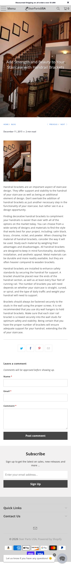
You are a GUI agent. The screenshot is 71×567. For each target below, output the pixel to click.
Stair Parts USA (28, 539)
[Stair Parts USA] (35, 8)
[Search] (58, 8)
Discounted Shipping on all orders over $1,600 (35, 2)
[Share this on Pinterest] (39, 348)
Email (7, 391)
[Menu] (2, 8)
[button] (62, 558)
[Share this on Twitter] (21, 348)
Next (62, 124)
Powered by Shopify (50, 539)
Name (7, 376)
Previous (53, 124)
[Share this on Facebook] (30, 348)
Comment (9, 405)
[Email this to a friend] (48, 348)
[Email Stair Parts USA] (35, 528)
